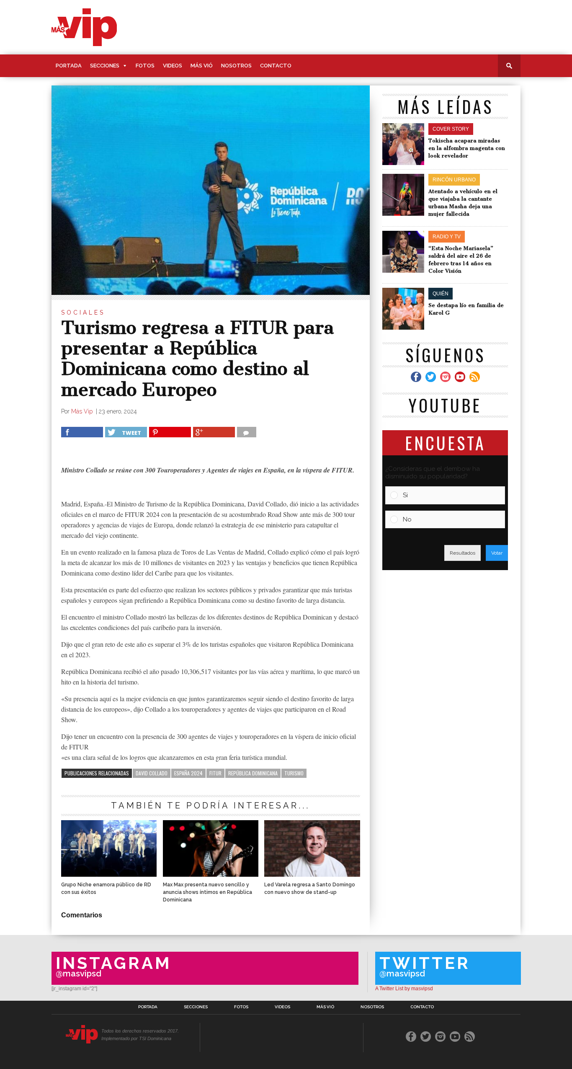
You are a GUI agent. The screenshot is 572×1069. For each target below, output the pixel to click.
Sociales (83, 312)
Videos (172, 65)
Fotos (145, 65)
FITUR (215, 773)
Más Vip (82, 411)
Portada (69, 65)
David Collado (151, 773)
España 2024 (188, 773)
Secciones (104, 65)
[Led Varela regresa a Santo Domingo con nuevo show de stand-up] (312, 874)
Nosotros (236, 65)
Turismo (294, 773)
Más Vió (202, 65)
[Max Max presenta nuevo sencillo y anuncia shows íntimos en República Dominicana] (210, 874)
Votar (496, 553)
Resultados (462, 553)
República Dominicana (253, 773)
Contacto (275, 65)
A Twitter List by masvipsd (404, 989)
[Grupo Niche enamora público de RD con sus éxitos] (109, 874)
